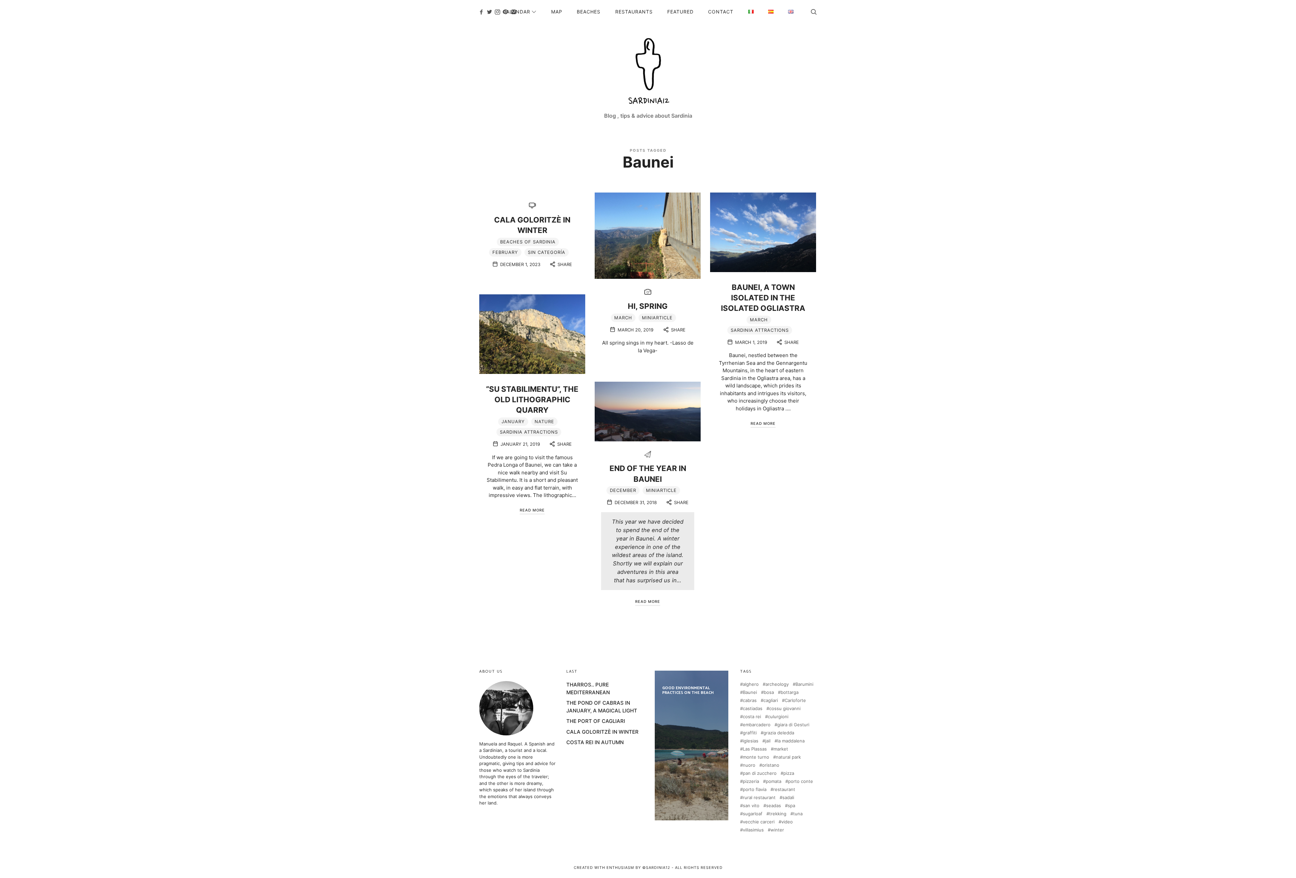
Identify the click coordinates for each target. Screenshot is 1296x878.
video (787, 822)
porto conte (800, 781)
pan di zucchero (760, 773)
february (505, 252)
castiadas (752, 708)
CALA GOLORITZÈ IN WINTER (602, 732)
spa (791, 805)
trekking (777, 814)
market (781, 749)
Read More (763, 423)
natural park (788, 757)
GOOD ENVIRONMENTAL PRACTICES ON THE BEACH (691, 745)
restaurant (784, 789)
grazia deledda (778, 733)
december (623, 490)
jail (768, 741)
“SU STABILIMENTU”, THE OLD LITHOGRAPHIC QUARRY (532, 399)
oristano (770, 765)
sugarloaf (752, 814)
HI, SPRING (648, 306)
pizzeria (751, 781)
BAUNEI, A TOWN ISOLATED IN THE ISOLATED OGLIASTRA (763, 298)
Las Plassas (755, 749)
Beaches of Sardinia (528, 241)
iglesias (750, 741)
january (513, 421)
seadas (773, 805)
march (623, 317)
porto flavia (754, 789)
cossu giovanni (785, 708)
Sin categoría (546, 252)
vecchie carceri (759, 822)
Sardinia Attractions (760, 330)
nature (544, 421)
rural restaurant (759, 797)
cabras (750, 700)
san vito (751, 805)
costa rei (752, 716)
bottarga (790, 692)
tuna (798, 814)
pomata (773, 781)
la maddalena (791, 741)
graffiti (750, 733)
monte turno (756, 757)
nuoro (749, 765)
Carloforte (795, 700)
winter (777, 830)
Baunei (750, 692)
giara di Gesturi (793, 725)
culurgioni (778, 716)
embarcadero (757, 725)
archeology (777, 684)
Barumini (804, 684)
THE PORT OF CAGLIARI (595, 721)
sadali (788, 797)
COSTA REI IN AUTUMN (595, 742)
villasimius (753, 830)
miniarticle (657, 317)
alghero (751, 684)
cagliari (770, 700)
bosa (769, 692)
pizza (788, 773)
